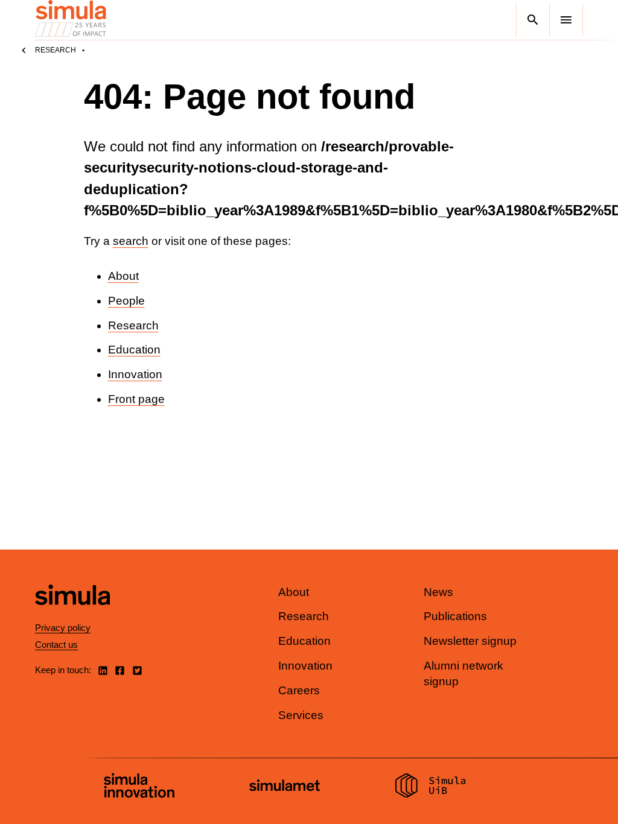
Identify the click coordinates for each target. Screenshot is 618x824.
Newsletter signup (470, 641)
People (126, 300)
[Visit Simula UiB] (430, 787)
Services (300, 715)
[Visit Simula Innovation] (139, 787)
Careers (299, 690)
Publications (455, 616)
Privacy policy (63, 628)
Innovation (135, 374)
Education (134, 349)
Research (55, 50)
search (130, 241)
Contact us (56, 644)
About (123, 276)
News (438, 592)
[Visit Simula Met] (284, 786)
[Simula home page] (72, 615)
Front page (136, 399)
